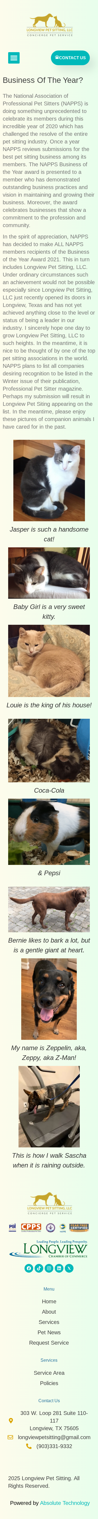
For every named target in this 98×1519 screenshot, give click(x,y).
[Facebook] (28, 1268)
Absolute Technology (65, 1503)
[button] (14, 58)
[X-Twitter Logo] (69, 1268)
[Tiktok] (39, 1268)
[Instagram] (49, 1268)
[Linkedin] (59, 1268)
